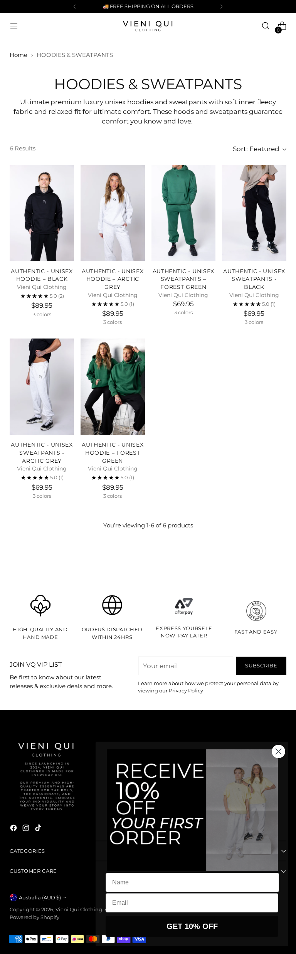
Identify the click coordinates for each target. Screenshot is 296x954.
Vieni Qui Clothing (79, 909)
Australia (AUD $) (40, 897)
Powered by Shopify (34, 917)
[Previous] (74, 6)
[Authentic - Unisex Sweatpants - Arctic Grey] (42, 387)
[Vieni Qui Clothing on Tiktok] (39, 829)
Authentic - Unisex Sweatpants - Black (254, 279)
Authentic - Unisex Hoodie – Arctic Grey (113, 279)
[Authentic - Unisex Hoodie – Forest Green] (113, 387)
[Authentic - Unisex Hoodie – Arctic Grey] (113, 213)
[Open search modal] (266, 26)
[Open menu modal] (14, 26)
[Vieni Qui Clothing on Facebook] (14, 829)
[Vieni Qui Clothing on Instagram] (26, 829)
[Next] (221, 6)
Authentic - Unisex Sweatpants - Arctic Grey (42, 453)
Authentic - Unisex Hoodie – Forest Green (113, 453)
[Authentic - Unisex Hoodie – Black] (42, 213)
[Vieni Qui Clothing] (148, 25)
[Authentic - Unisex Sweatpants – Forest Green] (183, 213)
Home (18, 54)
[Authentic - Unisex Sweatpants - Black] (254, 213)
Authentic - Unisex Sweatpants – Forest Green (184, 279)
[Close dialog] (278, 751)
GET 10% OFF (192, 926)
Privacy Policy (186, 690)
